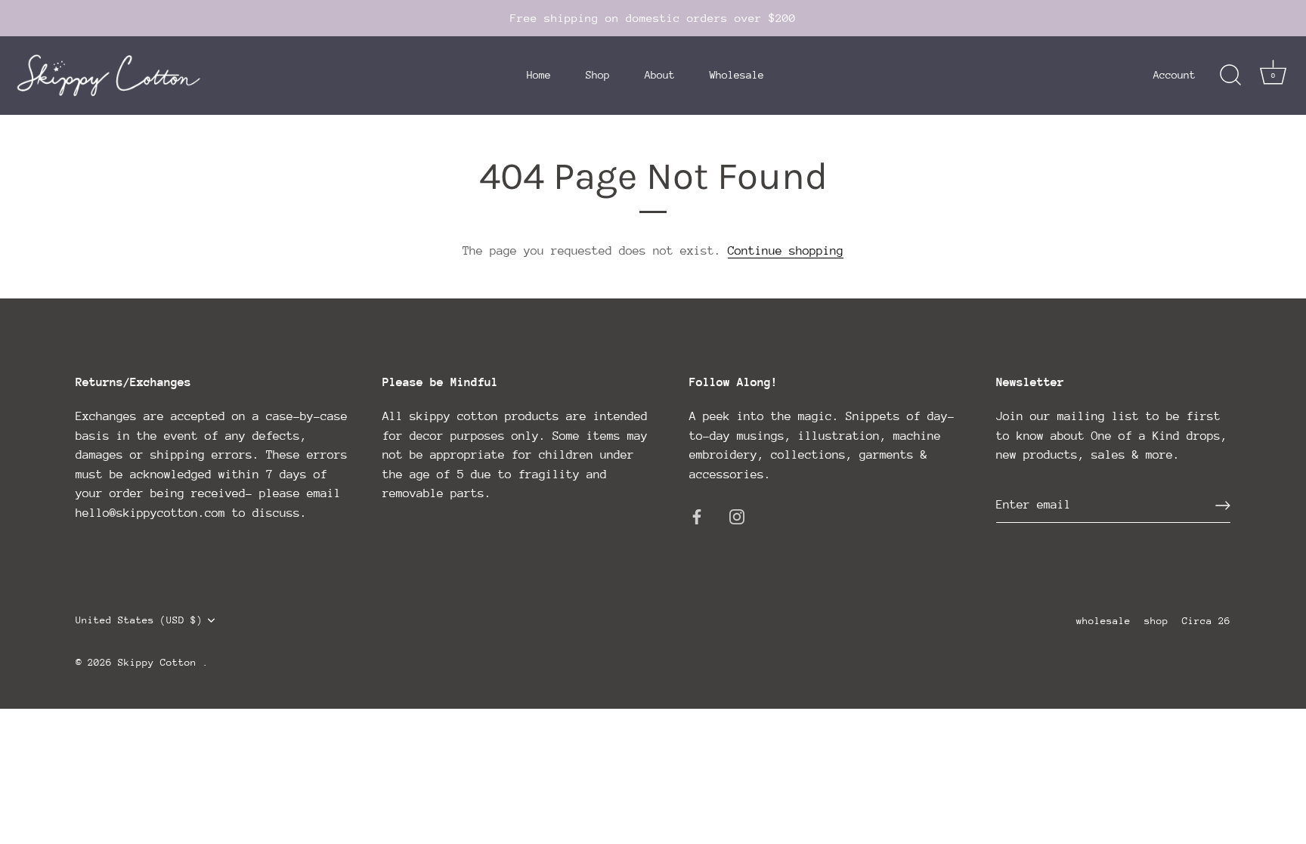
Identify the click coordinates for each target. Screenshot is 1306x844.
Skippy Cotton (160, 662)
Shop (598, 75)
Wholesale (737, 75)
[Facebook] (696, 516)
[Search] (1230, 75)
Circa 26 (1206, 620)
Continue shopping (785, 251)
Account (1174, 75)
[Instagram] (736, 516)
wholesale (1103, 620)
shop (1156, 620)
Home (539, 75)
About (660, 75)
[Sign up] (1222, 505)
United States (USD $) (139, 620)
